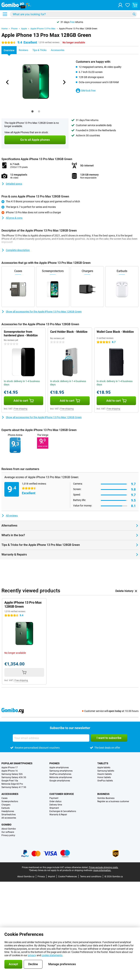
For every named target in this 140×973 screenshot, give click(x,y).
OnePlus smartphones (60, 774)
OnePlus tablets (105, 780)
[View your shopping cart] (135, 5)
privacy (32, 955)
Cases (4, 798)
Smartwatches (8, 814)
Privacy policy (8, 835)
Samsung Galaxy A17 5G (13, 787)
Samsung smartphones (61, 771)
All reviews (12, 515)
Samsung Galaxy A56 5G (13, 777)
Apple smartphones (59, 767)
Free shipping (20, 408)
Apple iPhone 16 (9, 771)
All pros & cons (14, 217)
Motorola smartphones (60, 777)
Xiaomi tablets (104, 774)
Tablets (102, 763)
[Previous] (7, 82)
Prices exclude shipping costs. (103, 867)
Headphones (7, 811)
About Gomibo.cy (25, 876)
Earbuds (5, 808)
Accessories (9, 794)
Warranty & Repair (58, 814)
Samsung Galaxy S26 (12, 774)
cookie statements (52, 955)
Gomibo (6, 824)
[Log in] (120, 5)
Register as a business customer (113, 801)
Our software (7, 832)
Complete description (18, 250)
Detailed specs (14, 183)
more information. (102, 870)
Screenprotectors (9, 801)
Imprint (51, 876)
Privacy (41, 876)
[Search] (134, 14)
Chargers (5, 804)
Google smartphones (59, 780)
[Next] (64, 82)
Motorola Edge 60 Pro (12, 784)
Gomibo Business (105, 798)
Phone (14, 28)
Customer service (61, 794)
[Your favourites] (127, 5)
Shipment (54, 808)
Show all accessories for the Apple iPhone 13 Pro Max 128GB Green (44, 311)
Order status (55, 801)
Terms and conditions (90, 876)
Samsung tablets (105, 771)
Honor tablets (104, 777)
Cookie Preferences (67, 876)
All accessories (8, 818)
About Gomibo (8, 829)
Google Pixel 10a (9, 780)
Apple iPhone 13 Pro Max (42, 28)
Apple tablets (103, 767)
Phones (54, 763)
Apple (24, 28)
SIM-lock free (88, 90)
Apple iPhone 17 (9, 767)
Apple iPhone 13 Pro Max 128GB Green (78, 28)
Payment (53, 798)
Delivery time (55, 804)
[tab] (32, 111)
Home (4, 28)
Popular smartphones (16, 763)
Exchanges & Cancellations (62, 811)
